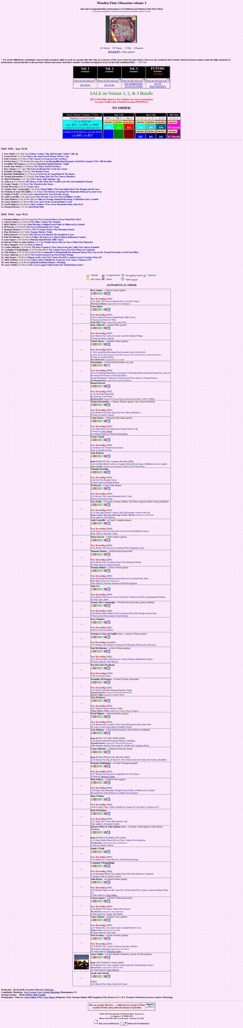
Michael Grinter (108, 776)
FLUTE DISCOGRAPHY (158, 85)
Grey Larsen (30, 992)
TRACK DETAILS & (84, 81)
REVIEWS (85, 85)
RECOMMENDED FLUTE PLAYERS (134, 85)
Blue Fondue (39, 995)
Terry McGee (113, 970)
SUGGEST (114, 51)
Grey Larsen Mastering (48, 992)
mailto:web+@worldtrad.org (138, 1023)
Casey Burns (49, 997)
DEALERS (109, 85)
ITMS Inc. (49, 990)
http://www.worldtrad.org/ (109, 1023)
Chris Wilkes (106, 431)
